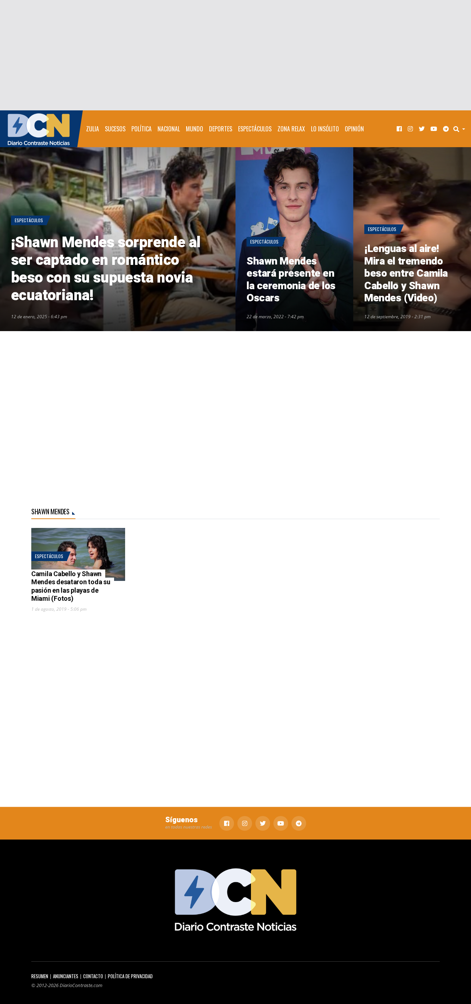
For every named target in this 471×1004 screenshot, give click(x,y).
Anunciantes (65, 976)
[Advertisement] (235, 55)
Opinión (354, 128)
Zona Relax (291, 128)
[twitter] (422, 129)
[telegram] (446, 129)
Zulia (92, 128)
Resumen (39, 976)
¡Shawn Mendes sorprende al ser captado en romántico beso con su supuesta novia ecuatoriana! (105, 269)
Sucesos (115, 128)
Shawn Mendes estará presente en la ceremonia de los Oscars (291, 280)
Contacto (93, 976)
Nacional (168, 128)
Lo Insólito (325, 128)
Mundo (194, 128)
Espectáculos (255, 128)
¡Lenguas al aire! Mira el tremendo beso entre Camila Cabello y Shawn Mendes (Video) (406, 273)
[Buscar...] (461, 128)
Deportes (220, 128)
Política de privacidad (130, 976)
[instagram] (410, 129)
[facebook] (399, 129)
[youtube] (434, 129)
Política (141, 128)
